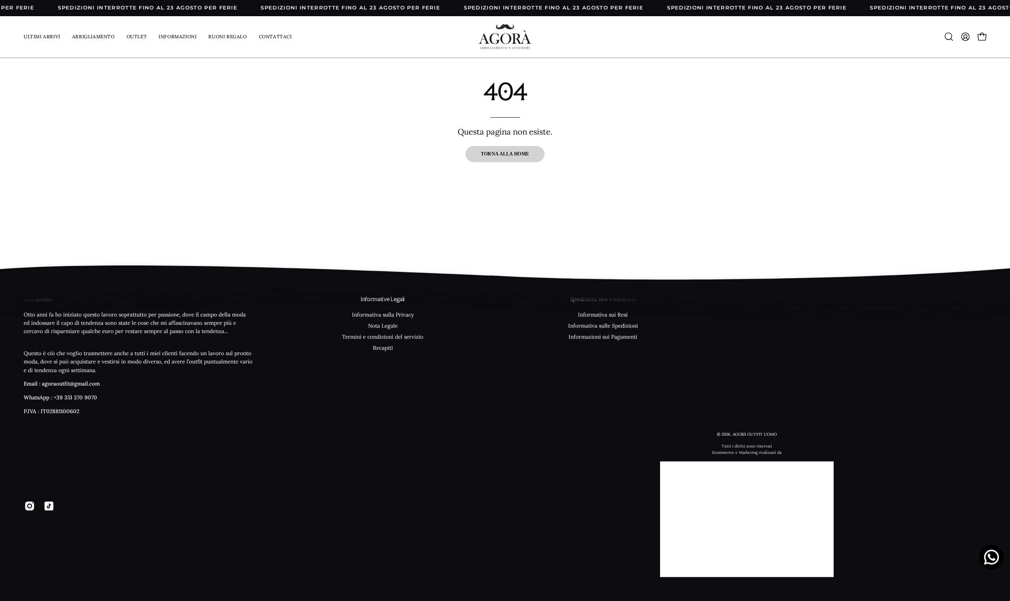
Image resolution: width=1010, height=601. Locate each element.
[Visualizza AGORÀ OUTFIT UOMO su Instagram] (28, 506)
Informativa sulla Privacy (383, 314)
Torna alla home (505, 154)
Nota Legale (383, 325)
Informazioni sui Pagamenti (603, 336)
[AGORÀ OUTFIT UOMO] (505, 37)
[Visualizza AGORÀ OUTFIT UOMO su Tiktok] (47, 506)
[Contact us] (991, 557)
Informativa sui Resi (603, 314)
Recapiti (383, 347)
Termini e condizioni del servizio (382, 336)
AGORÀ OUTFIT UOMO (755, 434)
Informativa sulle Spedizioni (603, 325)
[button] (177, 37)
